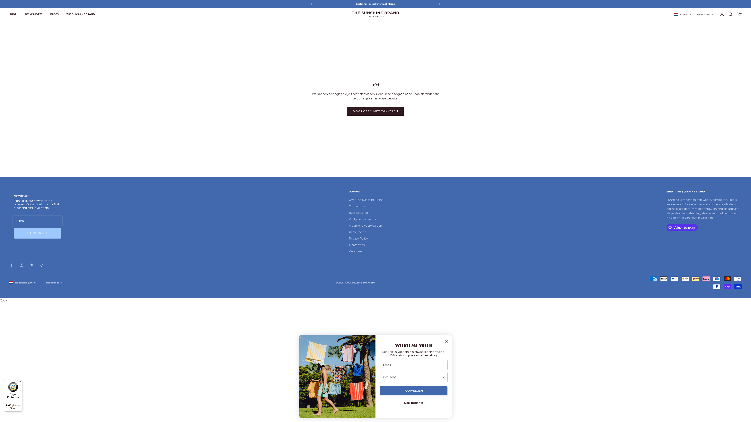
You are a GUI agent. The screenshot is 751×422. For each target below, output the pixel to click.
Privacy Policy (358, 238)
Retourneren (358, 232)
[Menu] (19, 382)
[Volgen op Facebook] (11, 265)
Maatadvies (357, 245)
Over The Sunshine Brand (366, 200)
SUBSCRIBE (37, 233)
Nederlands (703, 14)
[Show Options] (444, 377)
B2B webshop (358, 213)
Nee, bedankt (413, 403)
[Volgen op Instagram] (21, 265)
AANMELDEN (414, 390)
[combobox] (412, 377)
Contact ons (357, 206)
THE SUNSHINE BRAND (80, 14)
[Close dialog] (446, 341)
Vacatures (355, 251)
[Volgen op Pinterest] (32, 265)
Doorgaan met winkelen (375, 111)
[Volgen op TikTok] (42, 265)
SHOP (13, 14)
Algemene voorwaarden (365, 225)
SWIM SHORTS (33, 14)
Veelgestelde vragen (363, 219)
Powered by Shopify (363, 282)
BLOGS (54, 14)
